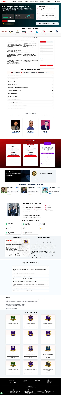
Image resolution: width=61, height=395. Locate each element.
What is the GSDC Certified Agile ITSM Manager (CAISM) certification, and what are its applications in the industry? (29, 270)
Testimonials (29, 34)
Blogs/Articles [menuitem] (48, 1)
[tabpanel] (46, 55)
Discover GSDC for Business (47, 153)
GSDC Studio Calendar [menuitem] (33, 1)
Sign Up (58, 1)
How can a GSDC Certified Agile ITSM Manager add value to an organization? (25, 281)
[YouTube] (14, 382)
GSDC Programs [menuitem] (20, 1)
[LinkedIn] (9, 382)
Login (55, 1)
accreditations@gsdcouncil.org (30, 387)
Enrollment (22, 34)
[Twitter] (10, 382)
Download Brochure (9, 175)
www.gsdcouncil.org (30, 386)
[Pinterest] (15, 382)
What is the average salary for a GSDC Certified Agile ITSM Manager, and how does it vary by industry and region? (29, 285)
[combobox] (46, 52)
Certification (44, 34)
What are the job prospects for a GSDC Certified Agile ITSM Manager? (24, 278)
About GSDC (25, 380)
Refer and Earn (11, 380)
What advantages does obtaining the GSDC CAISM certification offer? (24, 273)
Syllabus (15, 34)
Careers (24, 381)
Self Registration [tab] (43, 41)
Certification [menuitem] (13, 1)
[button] (40, 59)
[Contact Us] (1, 393)
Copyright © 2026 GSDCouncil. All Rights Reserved (30, 393)
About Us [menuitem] (26, 1)
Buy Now (13, 156)
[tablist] (46, 42)
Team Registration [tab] (49, 41)
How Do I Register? (16, 266)
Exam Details (37, 34)
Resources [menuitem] (41, 1)
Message (41, 60)
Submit (46, 65)
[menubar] (30, 2)
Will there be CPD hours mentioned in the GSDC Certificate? (22, 290)
